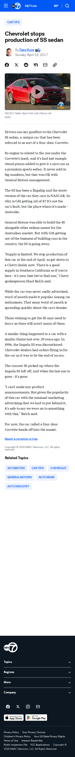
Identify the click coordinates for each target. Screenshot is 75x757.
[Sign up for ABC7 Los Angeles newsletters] (38, 707)
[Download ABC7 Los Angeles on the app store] (14, 717)
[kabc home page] (11, 647)
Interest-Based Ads (32, 740)
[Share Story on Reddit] (26, 64)
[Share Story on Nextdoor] (35, 64)
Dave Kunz (26, 50)
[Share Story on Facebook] (6, 64)
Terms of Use (11, 740)
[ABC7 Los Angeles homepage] (16, 5)
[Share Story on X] (16, 64)
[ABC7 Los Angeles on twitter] (18, 707)
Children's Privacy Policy (17, 736)
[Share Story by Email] (45, 64)
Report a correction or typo (21, 439)
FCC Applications (40, 745)
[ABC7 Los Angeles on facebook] (8, 707)
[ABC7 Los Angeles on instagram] (28, 707)
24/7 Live (31, 6)
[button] (5, 5)
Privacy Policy (11, 732)
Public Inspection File (15, 745)
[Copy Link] (54, 64)
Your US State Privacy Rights (49, 736)
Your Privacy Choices (33, 732)
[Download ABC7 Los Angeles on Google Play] (36, 717)
